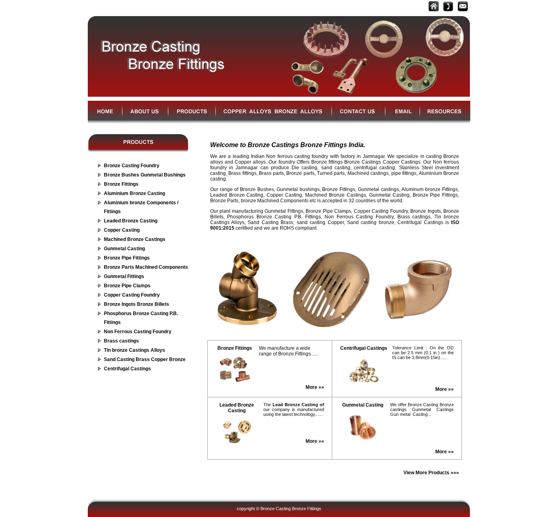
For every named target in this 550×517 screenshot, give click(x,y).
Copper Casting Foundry (132, 295)
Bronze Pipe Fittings (127, 258)
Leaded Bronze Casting (130, 221)
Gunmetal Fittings (124, 276)
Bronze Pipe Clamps (127, 286)
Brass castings (121, 341)
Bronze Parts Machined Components (146, 267)
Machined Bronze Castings (134, 239)
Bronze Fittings (121, 184)
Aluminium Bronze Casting (134, 193)
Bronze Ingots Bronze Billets (136, 304)
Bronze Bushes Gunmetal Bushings (145, 175)
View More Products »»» (431, 472)
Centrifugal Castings (127, 369)
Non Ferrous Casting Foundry (138, 331)
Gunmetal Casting (124, 248)
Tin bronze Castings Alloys (134, 350)
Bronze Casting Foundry (131, 165)
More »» (315, 387)
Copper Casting (122, 230)
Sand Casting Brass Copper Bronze (145, 359)
